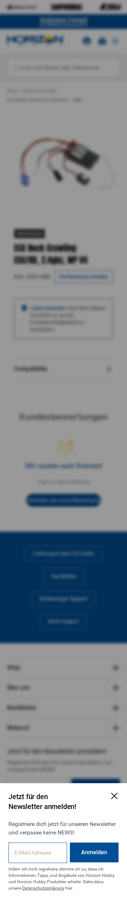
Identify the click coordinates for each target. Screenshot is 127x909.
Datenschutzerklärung (43, 888)
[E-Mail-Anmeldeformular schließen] (114, 796)
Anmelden (94, 852)
